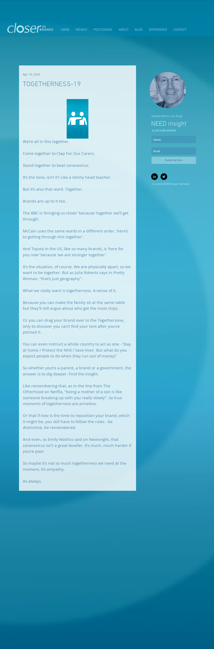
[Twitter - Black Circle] (163, 176)
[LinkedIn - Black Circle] (154, 176)
